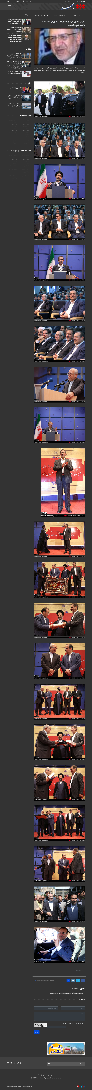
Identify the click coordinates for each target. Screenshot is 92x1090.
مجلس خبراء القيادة (25, 156)
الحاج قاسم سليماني (26, 127)
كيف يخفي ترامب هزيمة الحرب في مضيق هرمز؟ (15, 105)
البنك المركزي (25, 176)
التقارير (28, 49)
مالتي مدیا (81, 16)
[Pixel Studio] (76, 1087)
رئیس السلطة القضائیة (13, 121)
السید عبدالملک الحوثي (26, 134)
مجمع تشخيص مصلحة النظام (13, 163)
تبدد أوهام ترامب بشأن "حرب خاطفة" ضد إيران (15, 97)
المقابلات (27, 14)
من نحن (50, 1075)
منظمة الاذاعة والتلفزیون (25, 171)
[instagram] (21, 1063)
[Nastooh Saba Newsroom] (82, 1087)
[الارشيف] (8, 1063)
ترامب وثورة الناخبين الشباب (16, 89)
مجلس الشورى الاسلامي (26, 163)
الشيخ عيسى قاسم (13, 133)
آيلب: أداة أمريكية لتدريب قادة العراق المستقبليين (14, 72)
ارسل (36, 1032)
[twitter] (18, 1063)
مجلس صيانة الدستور (13, 156)
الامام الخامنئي (26, 121)
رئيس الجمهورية (26, 142)
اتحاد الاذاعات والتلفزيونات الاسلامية (13, 178)
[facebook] (14, 1063)
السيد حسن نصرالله (13, 127)
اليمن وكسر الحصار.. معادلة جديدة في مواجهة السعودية (14, 29)
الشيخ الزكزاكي (14, 142)
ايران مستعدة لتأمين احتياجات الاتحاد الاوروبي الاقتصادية (66, 993)
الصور (75, 16)
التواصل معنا (41, 1075)
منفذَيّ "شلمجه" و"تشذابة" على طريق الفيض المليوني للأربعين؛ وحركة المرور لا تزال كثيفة (14, 65)
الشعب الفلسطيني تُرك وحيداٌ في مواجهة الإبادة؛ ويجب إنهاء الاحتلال (15, 21)
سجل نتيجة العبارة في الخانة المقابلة (74, 1024)
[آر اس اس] (11, 1063)
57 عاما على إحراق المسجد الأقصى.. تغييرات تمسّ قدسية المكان (14, 56)
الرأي (29, 83)
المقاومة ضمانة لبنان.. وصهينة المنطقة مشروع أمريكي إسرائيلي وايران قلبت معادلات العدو (15, 38)
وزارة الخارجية (13, 170)
